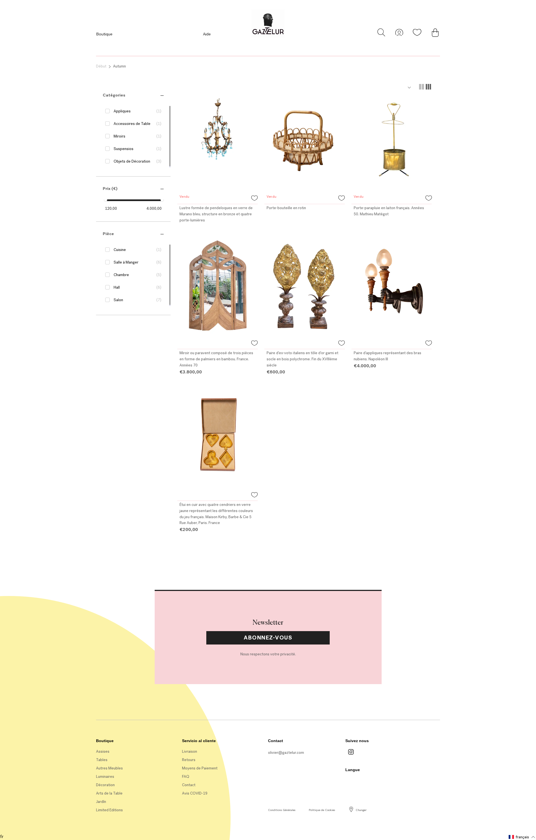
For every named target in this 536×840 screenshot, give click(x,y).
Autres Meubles (109, 768)
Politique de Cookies (322, 810)
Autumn (119, 66)
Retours (188, 759)
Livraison (189, 751)
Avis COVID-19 (194, 793)
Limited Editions (109, 810)
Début (101, 66)
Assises (102, 751)
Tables (101, 759)
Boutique (104, 34)
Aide (207, 34)
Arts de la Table (109, 793)
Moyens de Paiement (199, 768)
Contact (188, 785)
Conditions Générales (281, 810)
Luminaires (105, 776)
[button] (114, 95)
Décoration (105, 785)
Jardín (101, 801)
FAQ (185, 776)
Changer (361, 810)
